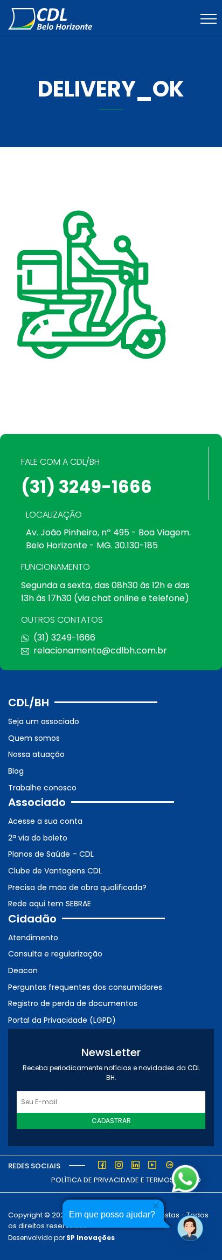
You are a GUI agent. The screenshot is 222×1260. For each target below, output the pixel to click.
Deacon (23, 970)
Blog (16, 771)
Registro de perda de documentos (72, 1003)
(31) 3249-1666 (86, 486)
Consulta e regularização (55, 953)
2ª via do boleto (37, 837)
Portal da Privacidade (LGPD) (62, 1020)
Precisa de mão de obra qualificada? (77, 887)
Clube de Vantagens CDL (55, 870)
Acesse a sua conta (45, 821)
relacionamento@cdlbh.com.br (100, 650)
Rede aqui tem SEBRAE (49, 903)
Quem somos (34, 738)
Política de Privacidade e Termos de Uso (126, 1180)
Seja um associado (43, 721)
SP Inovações (90, 1237)
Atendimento (33, 937)
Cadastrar (111, 1120)
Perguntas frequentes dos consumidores (85, 987)
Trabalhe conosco (42, 787)
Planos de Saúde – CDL (51, 854)
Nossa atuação (36, 754)
